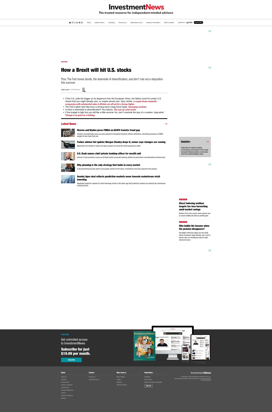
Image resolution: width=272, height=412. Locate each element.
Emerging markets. (137, 107)
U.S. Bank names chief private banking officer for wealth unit (109, 153)
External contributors (67, 395)
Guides (119, 379)
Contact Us (92, 377)
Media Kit (119, 382)
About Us (64, 377)
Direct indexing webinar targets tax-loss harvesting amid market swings (193, 206)
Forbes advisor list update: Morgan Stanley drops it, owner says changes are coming (121, 142)
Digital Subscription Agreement (153, 382)
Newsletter (147, 377)
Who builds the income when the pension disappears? (194, 227)
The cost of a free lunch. (125, 109)
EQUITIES (64, 62)
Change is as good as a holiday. (80, 115)
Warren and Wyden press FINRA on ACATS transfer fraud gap (108, 130)
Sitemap (63, 398)
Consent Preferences (67, 390)
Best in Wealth (169, 22)
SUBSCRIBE (198, 22)
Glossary (63, 379)
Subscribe (71, 360)
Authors (63, 393)
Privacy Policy (65, 382)
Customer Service (94, 379)
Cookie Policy (65, 387)
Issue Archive (148, 379)
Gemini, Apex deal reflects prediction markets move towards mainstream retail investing (118, 178)
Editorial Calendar (122, 385)
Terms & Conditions (66, 385)
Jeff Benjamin (76, 89)
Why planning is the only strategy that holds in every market (108, 165)
